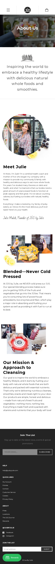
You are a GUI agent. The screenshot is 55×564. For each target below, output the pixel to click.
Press (4, 511)
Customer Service (9, 492)
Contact (6, 489)
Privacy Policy (8, 499)
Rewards (6, 521)
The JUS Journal (8, 518)
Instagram (10, 536)
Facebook (9, 532)
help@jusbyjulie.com (10, 470)
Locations (6, 514)
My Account (7, 482)
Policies (5, 485)
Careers (5, 496)
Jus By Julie (28, 560)
